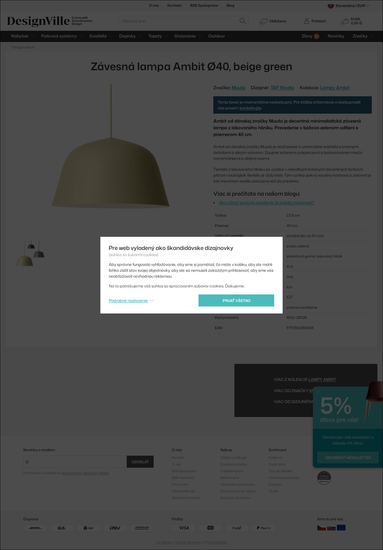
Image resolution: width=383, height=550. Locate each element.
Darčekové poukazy (284, 477)
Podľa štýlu (277, 464)
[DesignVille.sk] (331, 527)
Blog (230, 5)
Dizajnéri (275, 484)
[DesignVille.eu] (341, 527)
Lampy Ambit (334, 88)
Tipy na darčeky (281, 471)
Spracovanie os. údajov (238, 491)
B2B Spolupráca (204, 5)
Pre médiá (180, 484)
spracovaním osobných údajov (85, 473)
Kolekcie (275, 457)
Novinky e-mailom (39, 449)
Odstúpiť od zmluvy (235, 497)
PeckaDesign (216, 542)
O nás (154, 5)
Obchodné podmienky (237, 484)
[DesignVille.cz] (321, 527)
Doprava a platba (233, 464)
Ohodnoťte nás (183, 491)
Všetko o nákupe (233, 457)
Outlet (273, 491)
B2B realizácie (183, 477)
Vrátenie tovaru (232, 471)
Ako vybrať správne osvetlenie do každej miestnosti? (266, 202)
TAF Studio (282, 88)
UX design (164, 542)
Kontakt (174, 5)
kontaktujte (250, 108)
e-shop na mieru (188, 542)
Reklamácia (229, 477)
